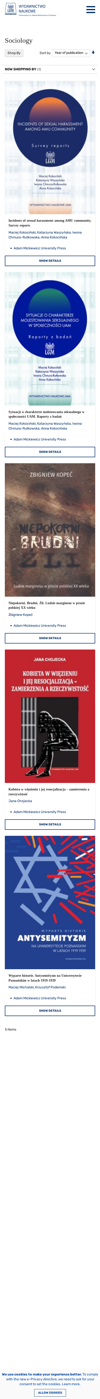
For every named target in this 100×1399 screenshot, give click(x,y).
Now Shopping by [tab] (20, 69)
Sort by (45, 53)
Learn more (71, 1384)
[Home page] (30, 9)
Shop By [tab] (14, 53)
